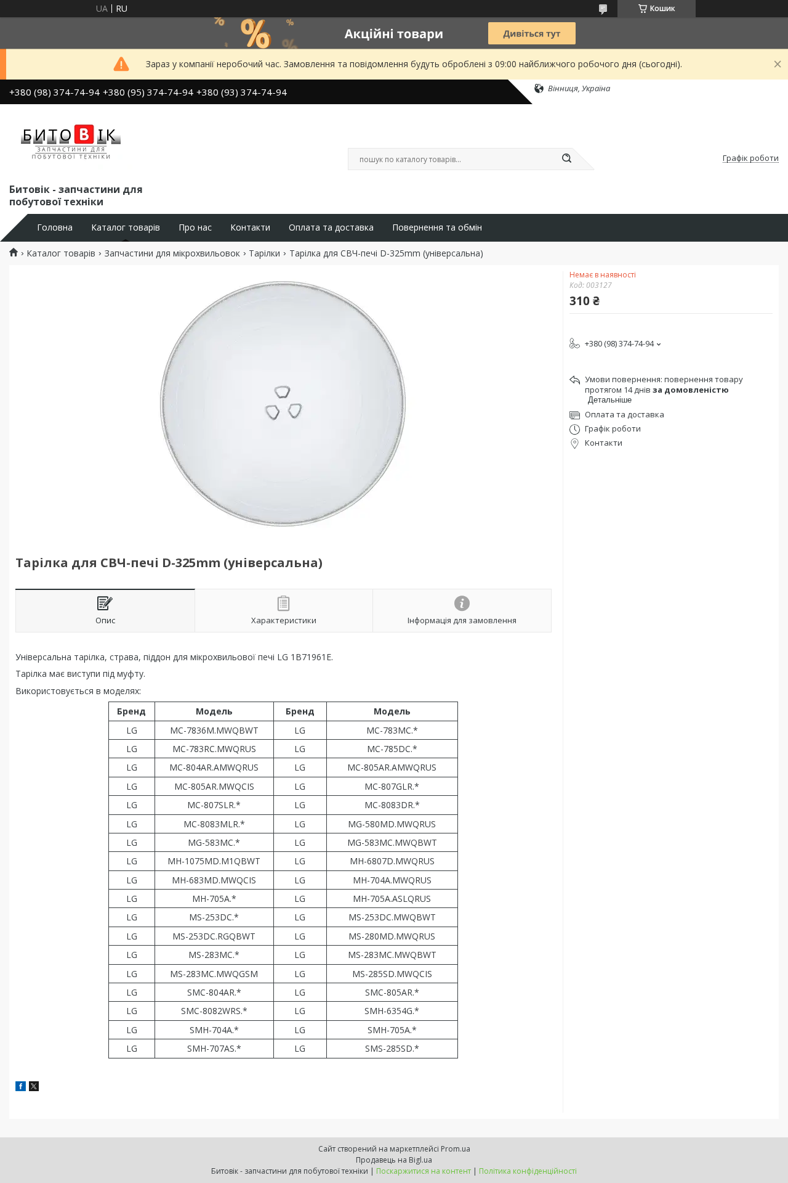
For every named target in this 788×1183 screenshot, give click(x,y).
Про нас (195, 227)
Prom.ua (455, 1149)
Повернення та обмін (437, 227)
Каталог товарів (125, 227)
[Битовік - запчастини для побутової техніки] (72, 141)
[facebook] (20, 1088)
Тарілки (264, 253)
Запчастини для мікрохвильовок (172, 253)
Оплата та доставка (331, 227)
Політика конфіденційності (528, 1171)
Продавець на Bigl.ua (394, 1160)
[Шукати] (566, 159)
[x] (34, 1088)
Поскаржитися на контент (423, 1171)
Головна (55, 227)
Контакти (250, 227)
